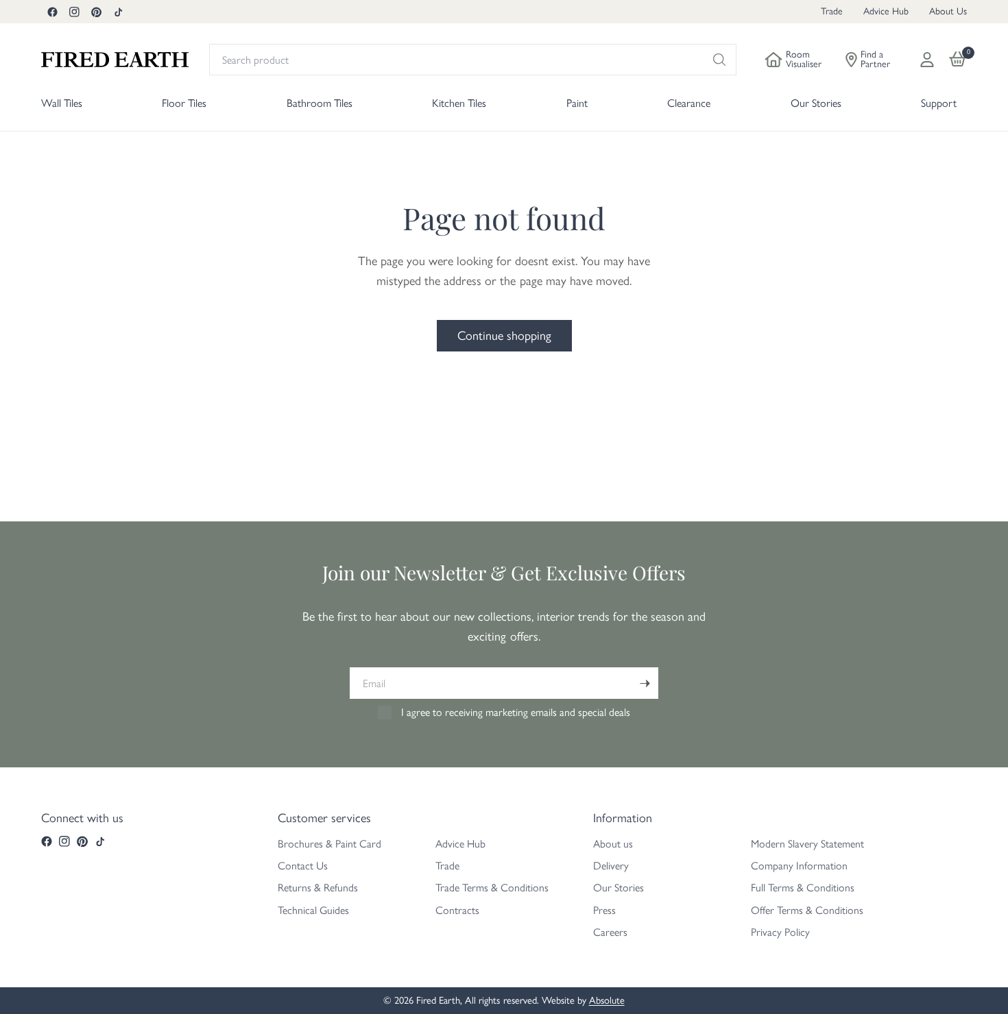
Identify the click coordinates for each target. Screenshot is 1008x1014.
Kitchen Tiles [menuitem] (459, 103)
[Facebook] (52, 12)
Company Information (799, 865)
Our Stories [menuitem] (816, 103)
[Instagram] (74, 12)
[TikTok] (118, 12)
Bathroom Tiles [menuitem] (319, 103)
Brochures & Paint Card (329, 843)
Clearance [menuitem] (688, 103)
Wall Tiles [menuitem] (61, 103)
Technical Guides (313, 910)
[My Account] (927, 59)
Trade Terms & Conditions (492, 887)
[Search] (719, 59)
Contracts (457, 910)
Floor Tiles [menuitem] (184, 103)
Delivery (611, 865)
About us (613, 843)
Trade (832, 11)
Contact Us (303, 865)
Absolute (607, 1000)
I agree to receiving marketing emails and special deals (515, 712)
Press (604, 910)
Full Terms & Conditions (802, 887)
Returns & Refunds (318, 887)
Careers (610, 932)
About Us (948, 11)
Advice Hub (886, 11)
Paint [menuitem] (577, 103)
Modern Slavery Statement (807, 843)
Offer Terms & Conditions (807, 910)
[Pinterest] (96, 12)
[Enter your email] (644, 683)
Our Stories (618, 887)
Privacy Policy (780, 932)
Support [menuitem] (939, 103)
